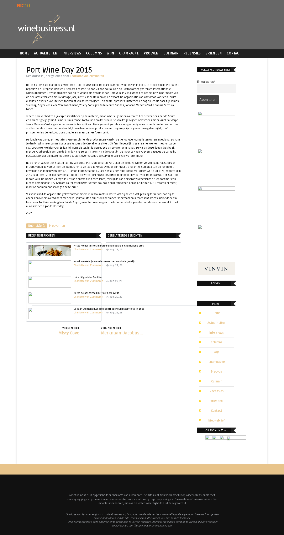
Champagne (129, 53)
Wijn (110, 53)
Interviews (71, 53)
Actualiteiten (45, 53)
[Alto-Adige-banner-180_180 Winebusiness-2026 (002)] (216, 114)
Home (24, 53)
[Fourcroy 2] (216, 152)
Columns (94, 53)
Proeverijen (57, 226)
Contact (234, 53)
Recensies (192, 53)
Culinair (170, 53)
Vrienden (214, 53)
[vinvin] (216, 274)
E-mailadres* (206, 81)
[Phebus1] (216, 228)
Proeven (151, 53)
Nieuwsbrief (216, 420)
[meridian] (216, 189)
